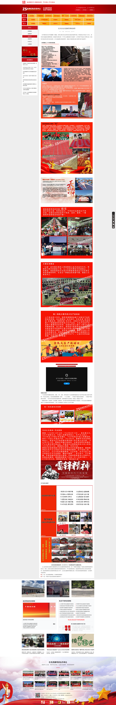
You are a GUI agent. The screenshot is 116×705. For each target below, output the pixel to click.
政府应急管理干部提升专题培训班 (82, 607)
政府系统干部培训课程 (28, 619)
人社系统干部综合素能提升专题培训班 (30, 623)
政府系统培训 (48, 15)
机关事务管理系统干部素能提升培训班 (83, 611)
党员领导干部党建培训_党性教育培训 (83, 616)
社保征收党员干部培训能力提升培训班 (30, 624)
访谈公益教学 (78, 19)
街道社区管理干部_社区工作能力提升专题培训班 (69, 611)
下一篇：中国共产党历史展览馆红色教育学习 (51, 576)
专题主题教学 (89, 19)
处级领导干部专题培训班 (80, 613)
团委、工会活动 (65, 15)
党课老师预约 (82, 15)
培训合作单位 (90, 15)
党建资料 (67, 23)
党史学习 (55, 23)
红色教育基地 (73, 15)
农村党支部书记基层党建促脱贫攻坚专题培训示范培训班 (87, 615)
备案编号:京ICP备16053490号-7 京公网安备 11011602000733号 (52, 698)
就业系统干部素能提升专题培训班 (29, 626)
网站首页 (78, 9)
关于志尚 (84, 9)
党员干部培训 (57, 15)
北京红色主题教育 (60, 566)
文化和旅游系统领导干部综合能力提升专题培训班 (69, 615)
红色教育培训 (40, 15)
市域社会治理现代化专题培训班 (29, 627)
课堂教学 (67, 19)
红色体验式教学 (44, 19)
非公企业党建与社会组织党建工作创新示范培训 (85, 605)
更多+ (54, 623)
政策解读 (33, 23)
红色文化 (78, 23)
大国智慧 (89, 23)
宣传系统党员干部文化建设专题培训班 (67, 616)
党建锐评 (44, 23)
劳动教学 (55, 19)
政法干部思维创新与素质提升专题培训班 (67, 613)
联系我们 (91, 9)
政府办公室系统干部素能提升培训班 (83, 609)
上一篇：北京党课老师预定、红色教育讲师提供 (52, 574)
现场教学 (33, 19)
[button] (60, 627)
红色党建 (32, 15)
